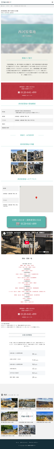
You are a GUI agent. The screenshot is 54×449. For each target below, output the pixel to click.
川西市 (25, 274)
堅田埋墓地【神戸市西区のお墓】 (43, 408)
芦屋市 (31, 270)
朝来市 (23, 295)
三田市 (29, 274)
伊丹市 (21, 274)
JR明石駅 (7, 12)
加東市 (27, 282)
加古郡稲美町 (27, 279)
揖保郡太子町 (42, 291)
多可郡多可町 (27, 284)
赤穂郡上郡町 (28, 291)
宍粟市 (23, 291)
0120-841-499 (28, 92)
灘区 (25, 265)
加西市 (31, 282)
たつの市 (11, 291)
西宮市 (27, 270)
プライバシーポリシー (33, 442)
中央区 (20, 267)
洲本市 (26, 301)
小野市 (24, 282)
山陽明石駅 (12, 12)
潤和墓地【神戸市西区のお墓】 (25, 435)
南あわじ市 (31, 301)
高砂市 (28, 277)
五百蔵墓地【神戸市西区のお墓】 (8, 435)
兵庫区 (28, 265)
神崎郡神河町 (22, 288)
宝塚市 (17, 274)
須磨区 (30, 267)
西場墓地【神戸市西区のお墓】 (7, 408)
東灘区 (21, 265)
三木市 (19, 282)
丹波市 (24, 298)
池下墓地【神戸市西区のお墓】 (7, 422)
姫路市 (16, 288)
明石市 (19, 277)
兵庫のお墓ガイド (31, 445)
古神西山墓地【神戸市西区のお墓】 (43, 422)
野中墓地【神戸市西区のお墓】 (25, 408)
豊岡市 (15, 295)
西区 (3, 12)
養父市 (19, 295)
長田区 (32, 265)
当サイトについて (23, 442)
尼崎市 (23, 270)
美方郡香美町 (37, 295)
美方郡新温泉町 (29, 295)
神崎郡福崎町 (36, 288)
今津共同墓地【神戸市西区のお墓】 (26, 422)
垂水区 (33, 267)
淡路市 (22, 301)
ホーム (17, 442)
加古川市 (24, 277)
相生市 (15, 291)
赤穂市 (19, 291)
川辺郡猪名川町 (34, 274)
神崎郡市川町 (29, 288)
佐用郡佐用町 (35, 291)
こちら (30, 327)
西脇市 (34, 282)
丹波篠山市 (29, 298)
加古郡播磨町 (33, 277)
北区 (24, 267)
